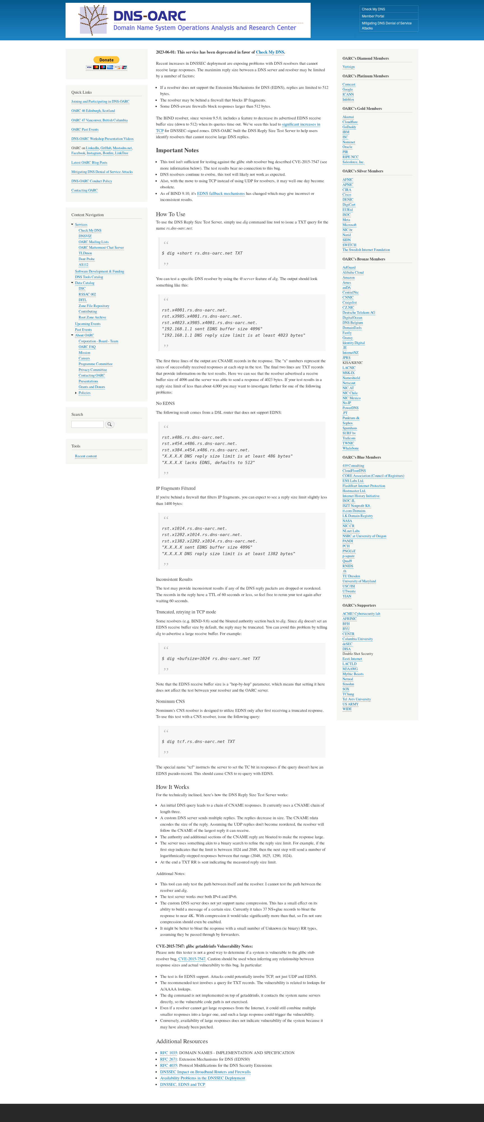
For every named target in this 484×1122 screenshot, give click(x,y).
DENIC (348, 199)
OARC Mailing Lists (94, 241)
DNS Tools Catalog (89, 276)
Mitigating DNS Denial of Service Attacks (387, 25)
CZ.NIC (348, 307)
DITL (83, 299)
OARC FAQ (87, 346)
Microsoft (350, 224)
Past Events (83, 329)
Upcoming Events (88, 323)
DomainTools (352, 327)
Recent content (86, 456)
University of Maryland (359, 581)
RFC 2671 (168, 1059)
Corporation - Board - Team (98, 341)
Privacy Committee (93, 369)
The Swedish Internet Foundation (366, 249)
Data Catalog (84, 282)
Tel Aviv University (357, 699)
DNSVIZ (85, 236)
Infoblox (348, 99)
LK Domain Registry (358, 515)
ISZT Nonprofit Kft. (357, 505)
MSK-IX (349, 372)
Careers (84, 358)
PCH (346, 546)
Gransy (348, 337)
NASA (347, 520)
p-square (349, 555)
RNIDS (348, 566)
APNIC (348, 184)
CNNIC (348, 297)
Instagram (94, 153)
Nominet (349, 142)
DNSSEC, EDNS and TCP (182, 1084)
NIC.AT (348, 387)
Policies (84, 392)
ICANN (348, 94)
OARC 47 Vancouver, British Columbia (99, 120)
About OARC (84, 335)
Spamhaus (350, 428)
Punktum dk (351, 417)
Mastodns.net (122, 148)
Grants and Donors (92, 386)
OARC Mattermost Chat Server (101, 247)
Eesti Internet (352, 658)
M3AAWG (350, 668)
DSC (82, 288)
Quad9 (347, 560)
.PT (345, 412)
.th (344, 571)
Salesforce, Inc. (353, 162)
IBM (346, 132)
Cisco (347, 194)
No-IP (347, 402)
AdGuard (349, 267)
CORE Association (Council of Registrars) (373, 475)
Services (81, 224)
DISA (347, 649)
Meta (346, 219)
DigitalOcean (352, 317)
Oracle (347, 146)
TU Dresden (351, 576)
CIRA (347, 189)
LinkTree (121, 153)
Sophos (348, 423)
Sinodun (348, 684)
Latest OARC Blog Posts (89, 162)
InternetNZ (351, 352)
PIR (345, 151)
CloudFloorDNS (354, 470)
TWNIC (348, 443)
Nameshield (351, 377)
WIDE (347, 709)
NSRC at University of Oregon (364, 536)
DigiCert (349, 204)
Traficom (349, 438)
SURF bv (349, 433)
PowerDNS (351, 407)
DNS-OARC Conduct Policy (91, 181)
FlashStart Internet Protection (364, 485)
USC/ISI (349, 586)
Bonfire (108, 153)
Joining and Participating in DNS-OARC (100, 101)
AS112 (83, 264)
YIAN (347, 596)
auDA (347, 287)
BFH (346, 623)
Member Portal (373, 15)
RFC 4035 (168, 1065)
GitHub (106, 148)
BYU (346, 628)
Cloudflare (350, 121)
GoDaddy (349, 126)
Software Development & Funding (99, 271)
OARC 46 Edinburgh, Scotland (93, 110)
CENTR (349, 633)
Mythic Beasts (353, 673)
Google (348, 89)
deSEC (348, 643)
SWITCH (349, 245)
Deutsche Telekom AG (359, 312)
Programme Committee (96, 363)
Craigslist (350, 302)
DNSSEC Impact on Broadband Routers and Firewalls (205, 1071)
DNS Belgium (353, 322)
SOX (346, 689)
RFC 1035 (168, 1052)
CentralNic (351, 292)
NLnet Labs (351, 530)
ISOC (347, 214)
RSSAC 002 (87, 294)
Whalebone (351, 448)
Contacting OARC (84, 190)
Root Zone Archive (92, 317)
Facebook (78, 153)
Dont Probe (87, 259)
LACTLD (350, 663)
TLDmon (85, 253)
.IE (345, 347)
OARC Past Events (85, 129)
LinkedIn (92, 148)
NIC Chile (350, 393)
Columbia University (358, 638)
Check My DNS (373, 8)
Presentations (88, 381)
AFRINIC (350, 618)
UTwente (349, 591)
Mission (84, 352)
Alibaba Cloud (353, 272)
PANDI (348, 541)
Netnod (348, 679)
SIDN (347, 239)
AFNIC (348, 179)
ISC (345, 137)
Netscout (349, 382)
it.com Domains (354, 510)
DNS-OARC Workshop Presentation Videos (102, 138)
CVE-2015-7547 (191, 958)
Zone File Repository (94, 305)
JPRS (346, 357)
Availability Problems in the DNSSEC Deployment (202, 1078)
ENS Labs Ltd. (353, 480)
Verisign (349, 66)
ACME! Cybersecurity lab (361, 613)
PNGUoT (349, 551)
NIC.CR (349, 525)
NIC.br (347, 229)
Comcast (349, 84)
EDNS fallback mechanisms (221, 193)
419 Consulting (353, 465)
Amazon (349, 277)
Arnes (347, 282)
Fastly (347, 332)
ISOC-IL (349, 500)
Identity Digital (354, 342)
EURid (348, 209)
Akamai (348, 116)
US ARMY (351, 704)
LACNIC (349, 367)
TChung (348, 694)
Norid (347, 234)
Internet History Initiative (361, 495)
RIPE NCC (351, 156)
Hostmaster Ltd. (354, 490)
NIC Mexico (351, 398)
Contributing (88, 311)
